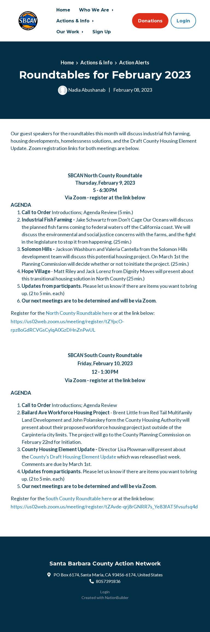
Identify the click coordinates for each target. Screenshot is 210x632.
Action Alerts (134, 62)
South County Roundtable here (79, 498)
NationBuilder (117, 597)
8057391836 (108, 581)
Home (63, 10)
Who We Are (94, 10)
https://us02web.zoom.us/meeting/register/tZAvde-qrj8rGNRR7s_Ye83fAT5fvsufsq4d (104, 507)
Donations (150, 20)
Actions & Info (73, 20)
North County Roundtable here (79, 313)
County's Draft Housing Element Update (73, 457)
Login (183, 20)
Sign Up (101, 31)
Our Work (68, 31)
